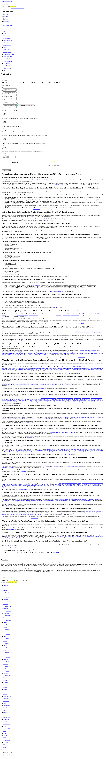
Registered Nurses (46, 402)
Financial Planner (42, 352)
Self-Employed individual (14, 514)
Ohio (4, 710)
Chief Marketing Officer (27, 450)
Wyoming (5, 744)
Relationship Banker (26, 354)
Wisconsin (5, 742)
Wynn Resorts (5, 486)
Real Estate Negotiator (53, 369)
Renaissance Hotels (41, 485)
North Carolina (6, 705)
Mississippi (6, 684)
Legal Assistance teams (66, 384)
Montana (5, 689)
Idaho (4, 636)
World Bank (58, 315)
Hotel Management (71, 484)
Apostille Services (7, 40)
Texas (4, 726)
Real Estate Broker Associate (49, 368)
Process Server (6, 38)
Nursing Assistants (91, 400)
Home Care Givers (62, 399)
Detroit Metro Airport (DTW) (82, 499)
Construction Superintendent (43, 418)
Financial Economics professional (54, 352)
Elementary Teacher (51, 432)
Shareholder (54, 383)
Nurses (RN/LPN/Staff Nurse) (69, 400)
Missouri (5, 687)
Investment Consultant (89, 352)
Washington (6, 738)
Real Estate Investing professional (15, 369)
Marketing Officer (57, 450)
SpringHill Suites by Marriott (53, 485)
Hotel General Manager (59, 484)
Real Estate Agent (27, 368)
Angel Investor (91, 511)
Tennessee (8, 728)
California (5, 604)
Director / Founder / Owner (18, 513)
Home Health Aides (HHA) (73, 399)
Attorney (49, 383)
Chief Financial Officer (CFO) (14, 352)
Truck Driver (79, 466)
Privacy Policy (6, 63)
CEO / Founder (18, 450)
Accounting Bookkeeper (90, 350)
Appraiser (59, 366)
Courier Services (7, 59)
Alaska (5, 590)
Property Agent (10, 368)
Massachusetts (6, 677)
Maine (4, 668)
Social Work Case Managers (56, 402)
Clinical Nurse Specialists (96, 398)
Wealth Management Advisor (39, 354)
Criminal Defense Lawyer (80, 383)
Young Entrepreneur (39, 514)
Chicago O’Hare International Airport (65, 499)
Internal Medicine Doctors (86, 399)
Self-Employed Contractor (27, 514)
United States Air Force (22, 315)
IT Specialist (87, 332)
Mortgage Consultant (83, 353)
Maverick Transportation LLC (9, 467)
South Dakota (6, 724)
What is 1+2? (15, 162)
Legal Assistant (15, 384)
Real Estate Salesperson (37, 368)
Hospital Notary (7, 45)
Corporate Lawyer (91, 383)
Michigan (5, 680)
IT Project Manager (96, 332)
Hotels (98, 484)
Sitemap (2, 757)
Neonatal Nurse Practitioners (54, 400)
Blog (4, 33)
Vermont (5, 733)
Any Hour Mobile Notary (40, 179)
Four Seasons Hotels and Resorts (89, 483)
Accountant (81, 350)
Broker (63, 366)
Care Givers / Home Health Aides (48, 398)
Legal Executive (38, 384)
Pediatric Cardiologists (11, 402)
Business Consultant (60, 449)
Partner (99, 450)
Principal (58, 432)
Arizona (5, 594)
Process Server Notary (17, 537)
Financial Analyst (34, 352)
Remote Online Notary (8, 54)
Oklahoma (5, 712)
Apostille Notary (6, 537)
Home (4, 31)
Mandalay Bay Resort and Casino (13, 485)
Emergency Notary (7, 56)
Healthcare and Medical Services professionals (46, 399)
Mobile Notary (6, 35)
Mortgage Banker (66, 353)
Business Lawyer (61, 383)
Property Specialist (17, 354)
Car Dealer (47, 466)
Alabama (5, 585)
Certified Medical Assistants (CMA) (65, 398)
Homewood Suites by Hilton (41, 484)
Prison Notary (6, 49)
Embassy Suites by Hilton (75, 483)
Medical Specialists (43, 400)
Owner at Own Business (78, 450)
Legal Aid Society (6, 384)
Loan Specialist (57, 353)
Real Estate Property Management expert (81, 369)
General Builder (31, 418)
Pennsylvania (6, 717)
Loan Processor (50, 353)
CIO (77, 332)
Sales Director (17, 451)
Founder (34, 513)
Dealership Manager (70, 466)
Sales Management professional (36, 451)
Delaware (5, 617)
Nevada (5, 694)
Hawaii (5, 631)
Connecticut (6, 613)
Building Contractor (64, 417)
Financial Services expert (68, 352)
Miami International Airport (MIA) (64, 500)
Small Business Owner (50, 451)
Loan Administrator (20, 353)
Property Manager (18, 368)
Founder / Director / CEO (42, 513)
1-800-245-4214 (12, 6)
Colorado (5, 608)
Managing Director (48, 450)
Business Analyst (51, 449)
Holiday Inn (21, 484)
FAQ (4, 70)
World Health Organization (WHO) (71, 315)
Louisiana (5, 664)
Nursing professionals (81, 400)
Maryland (5, 673)
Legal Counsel (30, 384)
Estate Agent (90, 366)
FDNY (83, 313)
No (5, 114)
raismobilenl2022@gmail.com (17, 8)
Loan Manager (36, 353)
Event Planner (28, 513)
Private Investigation (8, 61)
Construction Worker (13, 418)
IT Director (81, 332)
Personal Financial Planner (86, 513)
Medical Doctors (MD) (22, 400)
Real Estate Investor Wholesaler (40, 369)
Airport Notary (6, 42)
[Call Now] (53, 747)
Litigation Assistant (46, 384)
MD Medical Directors (33, 400)
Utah (4, 731)
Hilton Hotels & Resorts (12, 484)
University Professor (71, 432)
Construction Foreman (86, 417)
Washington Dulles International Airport (83, 500)
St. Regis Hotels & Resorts (66, 485)
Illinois (5, 641)
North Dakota (6, 708)
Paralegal (54, 384)
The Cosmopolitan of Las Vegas (80, 485)
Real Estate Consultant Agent (74, 368)
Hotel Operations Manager (84, 484)
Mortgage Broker (74, 353)
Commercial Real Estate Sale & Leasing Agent (76, 366)
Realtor (92, 369)
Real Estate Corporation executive (89, 368)
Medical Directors (12, 400)
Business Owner (85, 449)
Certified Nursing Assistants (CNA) (82, 398)
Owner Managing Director (91, 450)
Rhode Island (6, 719)
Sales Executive (24, 451)
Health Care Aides (19, 399)
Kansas (5, 654)
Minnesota (5, 682)
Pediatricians (33, 402)
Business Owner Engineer (95, 449)
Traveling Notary (7, 52)
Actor (86, 511)
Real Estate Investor (28, 369)
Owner (63, 450)
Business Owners (10, 450)
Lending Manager (11, 353)
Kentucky (5, 659)
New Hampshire (7, 696)
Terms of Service (7, 68)
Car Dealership (57, 466)
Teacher (62, 432)
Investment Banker (79, 352)
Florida (5, 622)
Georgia (5, 627)
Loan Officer (43, 353)
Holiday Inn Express (29, 484)
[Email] (53, 749)
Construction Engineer (75, 417)
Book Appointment (7, 170)
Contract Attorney (70, 383)
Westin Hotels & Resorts (93, 485)
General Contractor (22, 418)
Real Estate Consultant (62, 368)
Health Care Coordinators (30, 399)
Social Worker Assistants (71, 402)
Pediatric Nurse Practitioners (22, 402)
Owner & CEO (68, 450)
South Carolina (6, 721)
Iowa (4, 650)
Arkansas (5, 599)
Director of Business (38, 450)
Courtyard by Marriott (64, 483)
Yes (5, 113)
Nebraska (5, 691)
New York (5, 703)
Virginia (5, 735)
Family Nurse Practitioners (8, 399)
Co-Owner (9, 513)
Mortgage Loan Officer (94, 353)
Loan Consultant (29, 353)
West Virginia (6, 740)
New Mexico (6, 701)
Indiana (5, 645)
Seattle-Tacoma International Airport (34, 500)
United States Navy (33, 315)
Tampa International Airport (49, 500)
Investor (50, 513)
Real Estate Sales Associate (65, 369)
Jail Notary (5, 47)
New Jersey (6, 698)
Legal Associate (23, 384)
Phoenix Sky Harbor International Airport (15, 500)
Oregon (5, 714)
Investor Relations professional (60, 513)
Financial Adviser (25, 352)
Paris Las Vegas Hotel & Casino (29, 485)
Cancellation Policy (7, 65)
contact (7, 545)
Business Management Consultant (73, 449)
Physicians (38, 402)
